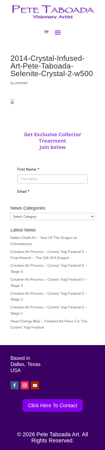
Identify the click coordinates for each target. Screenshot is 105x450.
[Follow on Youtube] (35, 385)
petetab (21, 83)
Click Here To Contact (52, 405)
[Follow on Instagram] (25, 385)
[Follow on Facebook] (14, 385)
